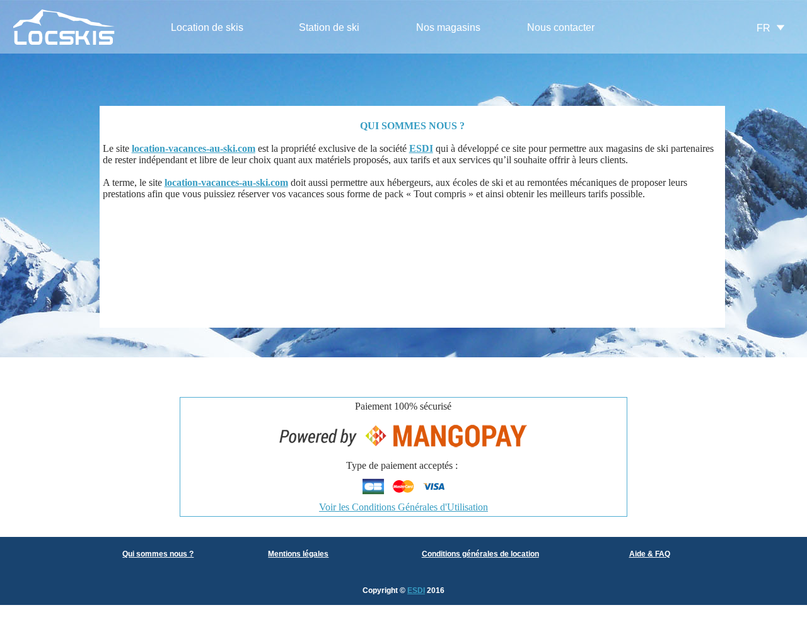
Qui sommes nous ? (158, 554)
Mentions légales (298, 554)
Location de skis (207, 27)
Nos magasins (448, 27)
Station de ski (329, 27)
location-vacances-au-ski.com (193, 148)
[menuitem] (207, 28)
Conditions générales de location (480, 554)
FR (763, 28)
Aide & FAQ (649, 554)
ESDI (416, 590)
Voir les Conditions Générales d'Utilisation (403, 507)
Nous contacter (561, 27)
